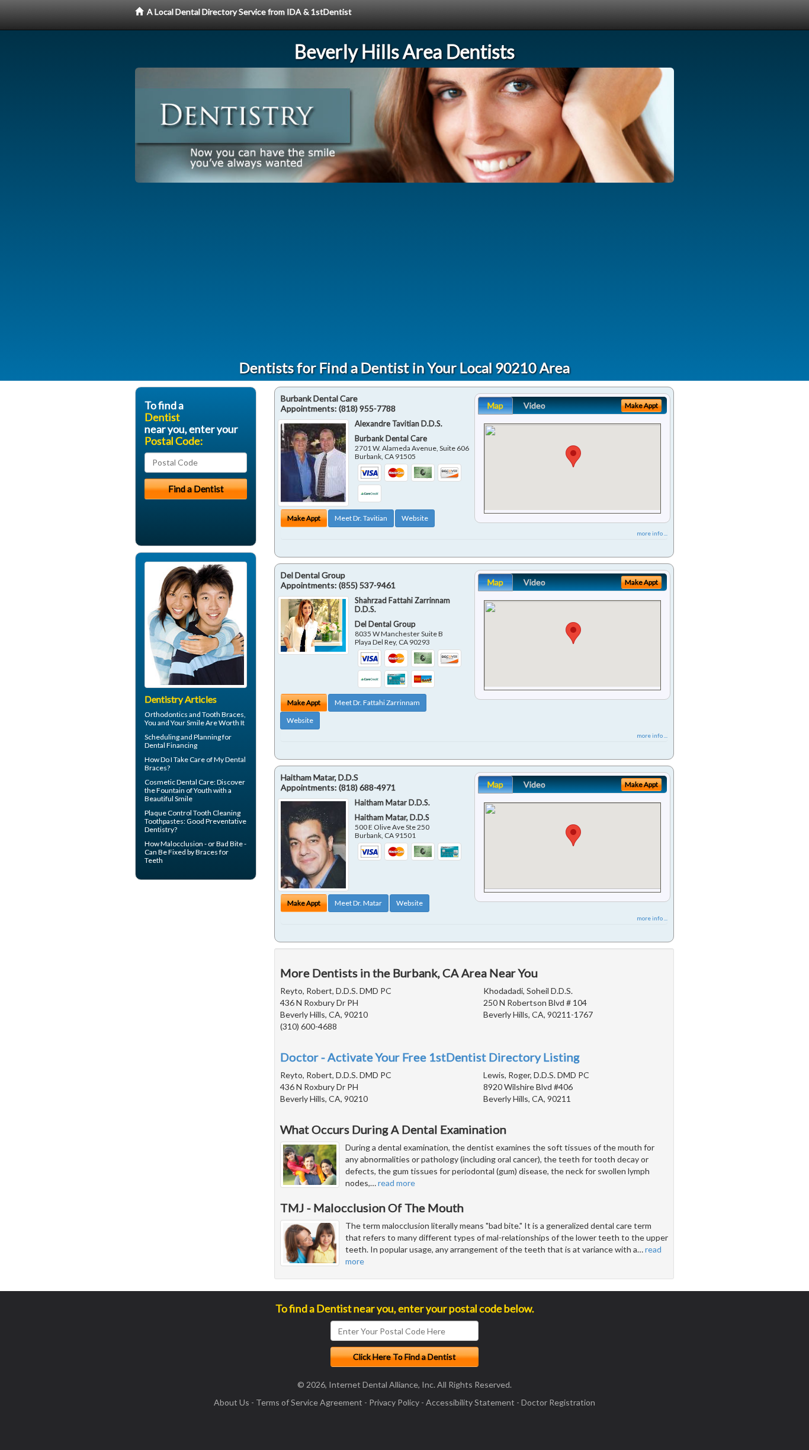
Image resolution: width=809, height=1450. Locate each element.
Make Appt (303, 518)
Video (534, 405)
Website (415, 518)
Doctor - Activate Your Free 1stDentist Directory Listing (430, 1057)
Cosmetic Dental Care (179, 781)
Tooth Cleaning (216, 812)
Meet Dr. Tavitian (361, 518)
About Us (231, 1402)
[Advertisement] (404, 272)
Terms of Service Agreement (309, 1402)
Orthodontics (166, 714)
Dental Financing (171, 745)
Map (495, 405)
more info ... (652, 533)
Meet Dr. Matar (358, 902)
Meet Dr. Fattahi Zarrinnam (377, 702)
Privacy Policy (394, 1402)
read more (396, 1183)
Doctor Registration (558, 1402)
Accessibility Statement (470, 1402)
